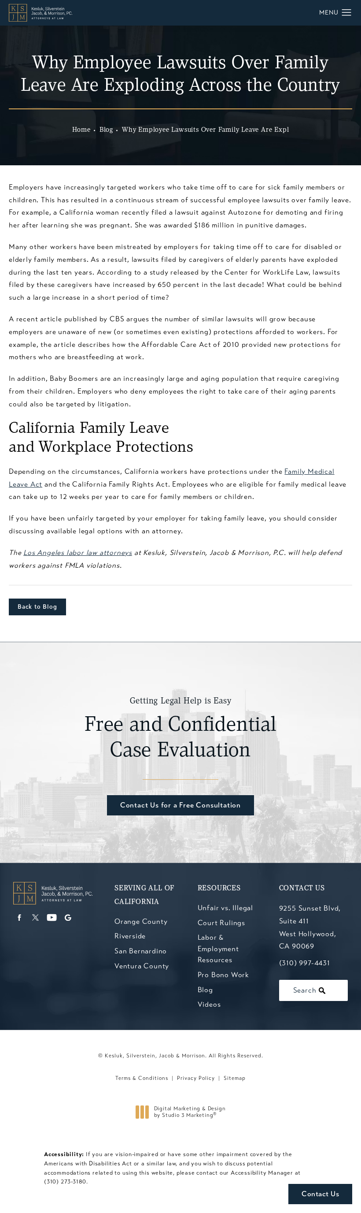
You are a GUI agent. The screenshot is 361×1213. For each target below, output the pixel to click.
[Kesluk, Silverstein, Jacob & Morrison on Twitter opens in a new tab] (35, 917)
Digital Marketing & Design (190, 1112)
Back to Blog (37, 606)
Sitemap (235, 1078)
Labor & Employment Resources (218, 948)
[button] (346, 12)
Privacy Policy (196, 1078)
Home (81, 130)
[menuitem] (19, 917)
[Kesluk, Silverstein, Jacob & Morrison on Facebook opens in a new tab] (19, 917)
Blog (106, 130)
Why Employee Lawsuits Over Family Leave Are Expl (205, 130)
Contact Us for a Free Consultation (180, 805)
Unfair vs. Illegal (225, 908)
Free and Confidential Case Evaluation (180, 729)
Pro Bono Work (223, 975)
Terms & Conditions (141, 1078)
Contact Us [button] (320, 1194)
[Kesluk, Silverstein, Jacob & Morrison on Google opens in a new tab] (68, 917)
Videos (209, 1004)
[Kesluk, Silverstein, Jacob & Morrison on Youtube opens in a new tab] (52, 917)
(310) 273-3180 (65, 1181)
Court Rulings (221, 923)
